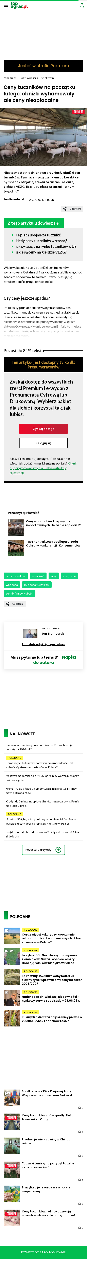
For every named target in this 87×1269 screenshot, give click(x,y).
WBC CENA (12, 584)
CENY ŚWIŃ (38, 576)
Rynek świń (47, 78)
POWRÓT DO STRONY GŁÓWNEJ (43, 1252)
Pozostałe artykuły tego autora (43, 644)
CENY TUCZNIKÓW (15, 576)
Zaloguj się (43, 443)
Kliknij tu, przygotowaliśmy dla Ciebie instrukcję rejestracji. (43, 467)
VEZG (54, 576)
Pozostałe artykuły (38, 850)
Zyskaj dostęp (43, 429)
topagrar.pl (10, 78)
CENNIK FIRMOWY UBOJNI (19, 593)
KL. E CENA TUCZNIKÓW (36, 584)
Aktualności (28, 78)
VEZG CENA (69, 576)
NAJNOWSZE (22, 734)
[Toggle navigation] (6, 5)
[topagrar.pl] (19, 5)
